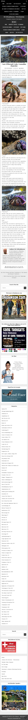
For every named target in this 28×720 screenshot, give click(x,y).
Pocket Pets (4, 555)
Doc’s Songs (9, 3)
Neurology (4, 515)
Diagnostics (4, 451)
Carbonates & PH (6, 428)
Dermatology (5, 449)
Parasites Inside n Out (7, 543)
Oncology (4, 534)
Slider (3, 579)
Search (24, 3)
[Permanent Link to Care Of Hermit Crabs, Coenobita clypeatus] (14, 49)
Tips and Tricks (5, 595)
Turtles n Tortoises (6, 609)
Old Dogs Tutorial (6, 531)
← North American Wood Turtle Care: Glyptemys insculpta (14, 276)
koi (17, 267)
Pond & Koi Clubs (6, 557)
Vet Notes (4, 612)
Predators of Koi (6, 562)
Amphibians (4, 416)
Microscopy (4, 513)
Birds (3, 423)
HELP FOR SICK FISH (17, 3)
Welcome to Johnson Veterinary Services (10, 6)
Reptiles (4, 574)
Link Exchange (5, 505)
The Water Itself (6, 593)
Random (21, 68)
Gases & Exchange (6, 479)
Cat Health (4, 439)
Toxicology (4, 597)
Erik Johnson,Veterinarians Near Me (13, 267)
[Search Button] (26, 1)
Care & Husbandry (6, 432)
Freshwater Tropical (6, 472)
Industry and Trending (7, 491)
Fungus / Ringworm (6, 477)
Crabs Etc (4, 444)
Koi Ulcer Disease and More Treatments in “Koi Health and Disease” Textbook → (14, 273)
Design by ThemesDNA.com (14, 718)
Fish (3, 470)
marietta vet (21, 267)
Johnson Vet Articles (7, 498)
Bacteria (4, 420)
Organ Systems (5, 538)
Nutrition (4, 524)
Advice (10, 266)
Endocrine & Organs (6, 463)
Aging (3, 409)
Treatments (4, 605)
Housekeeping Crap (6, 487)
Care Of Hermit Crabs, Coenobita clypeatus (14, 65)
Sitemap (22, 11)
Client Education (6, 442)
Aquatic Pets (14, 266)
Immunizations (5, 489)
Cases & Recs (5, 437)
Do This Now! (23, 6)
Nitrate (3, 517)
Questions (4, 564)
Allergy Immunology (6, 411)
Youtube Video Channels (14, 14)
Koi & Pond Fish (5, 501)
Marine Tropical (5, 508)
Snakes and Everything (7, 581)
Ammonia (4, 413)
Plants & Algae (5, 553)
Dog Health (4, 458)
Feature (3, 468)
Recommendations (6, 572)
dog (20, 266)
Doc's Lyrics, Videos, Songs (8, 454)
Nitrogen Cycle (5, 522)
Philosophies (5, 548)
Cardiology (4, 430)
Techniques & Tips (6, 588)
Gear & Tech (5, 484)
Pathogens (4, 546)
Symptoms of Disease (7, 586)
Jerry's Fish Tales (6, 496)
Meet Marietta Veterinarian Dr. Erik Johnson (10, 8)
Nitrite (3, 520)
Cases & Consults (6, 435)
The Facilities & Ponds (7, 590)
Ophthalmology (5, 536)
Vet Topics (4, 614)
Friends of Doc (5, 475)
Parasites (4, 541)
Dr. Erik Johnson (9, 68)
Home (3, 3)
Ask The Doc (5, 418)
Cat (18, 266)
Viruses (3, 619)
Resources (4, 576)
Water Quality (5, 621)
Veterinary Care (5, 616)
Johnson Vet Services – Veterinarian (11, 11)
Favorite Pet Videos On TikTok (9, 465)
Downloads (4, 461)
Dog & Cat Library (6, 456)
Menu (4, 1)
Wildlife (4, 623)
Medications (4, 510)
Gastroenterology (6, 482)
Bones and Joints (6, 425)
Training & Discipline (7, 602)
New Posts (24, 8)
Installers (4, 494)
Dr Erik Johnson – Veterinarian (14, 17)
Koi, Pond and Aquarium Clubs (9, 503)
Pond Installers (5, 560)
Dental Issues (5, 446)
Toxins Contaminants (7, 600)
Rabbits (3, 567)
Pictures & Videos (6, 550)
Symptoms (4, 583)
